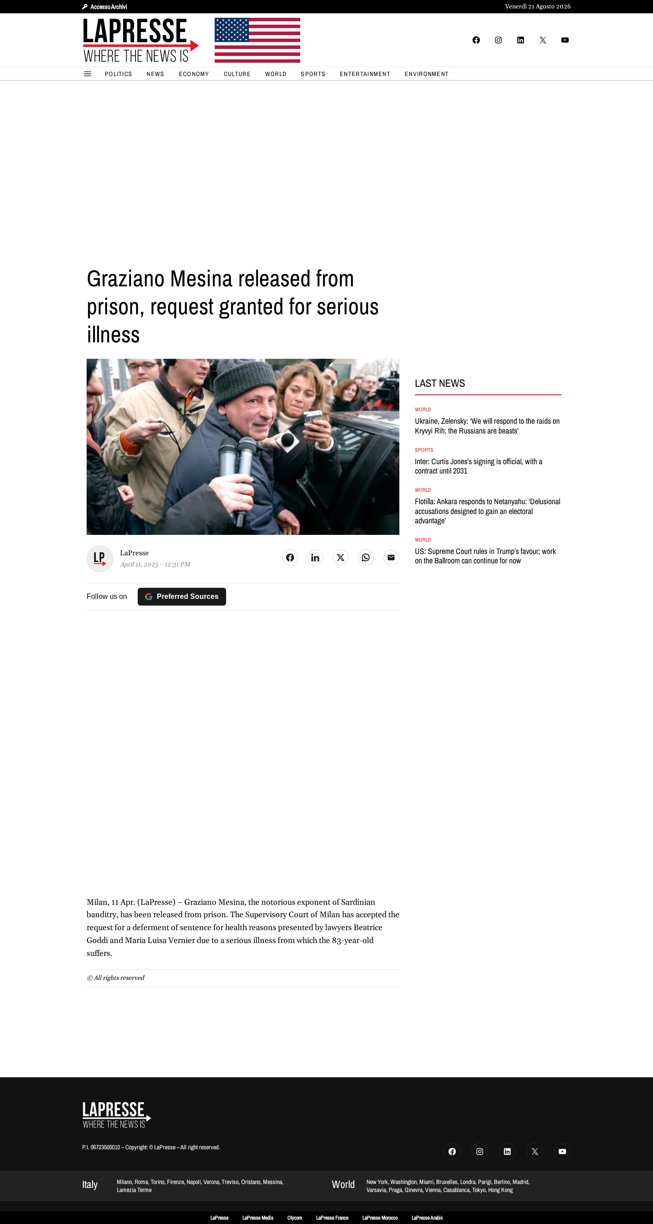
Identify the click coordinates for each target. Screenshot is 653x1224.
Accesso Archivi (109, 7)
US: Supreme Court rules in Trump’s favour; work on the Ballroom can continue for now (485, 556)
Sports (424, 449)
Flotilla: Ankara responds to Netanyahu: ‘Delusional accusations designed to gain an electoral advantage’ (487, 511)
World (423, 409)
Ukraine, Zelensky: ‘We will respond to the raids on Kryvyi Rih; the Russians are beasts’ (487, 425)
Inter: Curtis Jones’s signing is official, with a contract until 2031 (478, 466)
